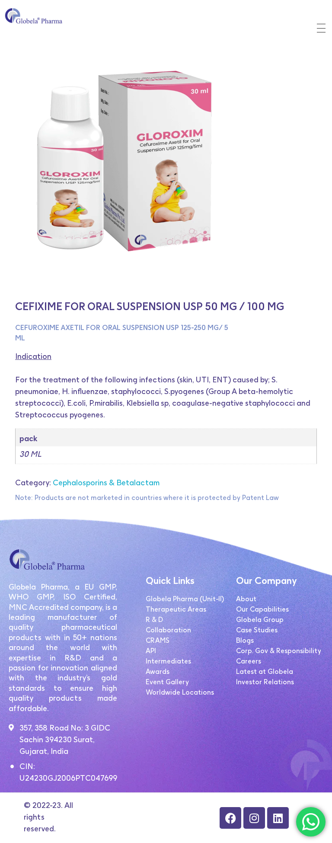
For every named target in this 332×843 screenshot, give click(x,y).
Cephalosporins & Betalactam (106, 482)
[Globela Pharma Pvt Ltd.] (36, 16)
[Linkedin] (278, 818)
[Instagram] (254, 818)
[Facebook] (230, 818)
